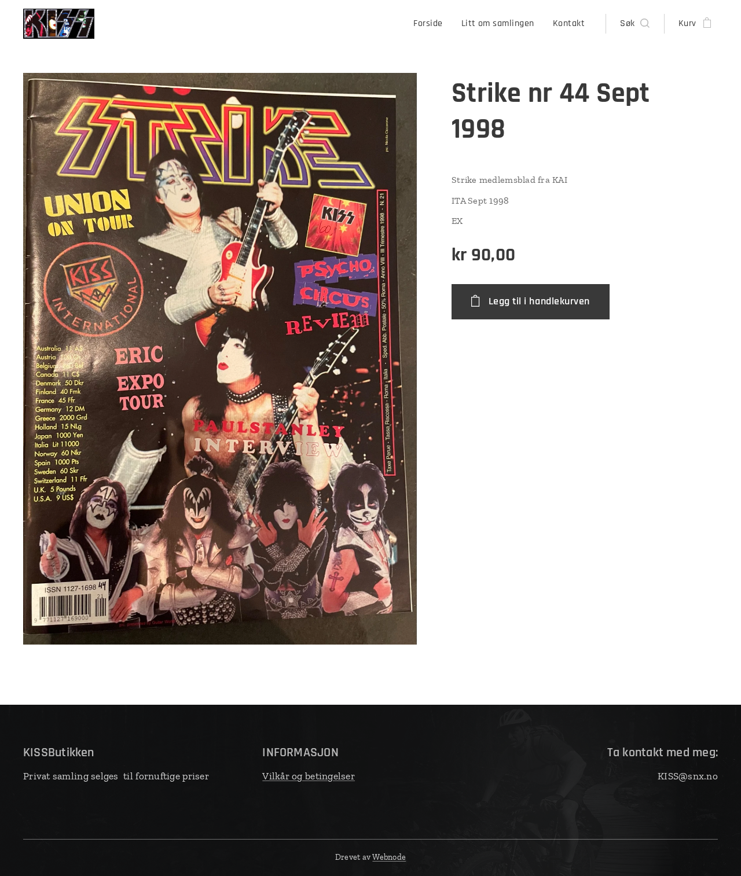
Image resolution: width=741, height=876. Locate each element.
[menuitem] (431, 23)
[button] (634, 23)
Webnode (389, 857)
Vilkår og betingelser (308, 776)
